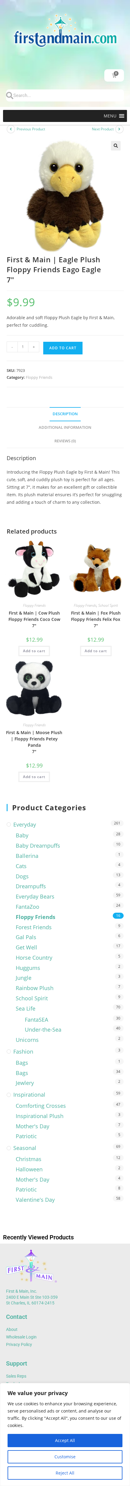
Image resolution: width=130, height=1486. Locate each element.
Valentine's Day (35, 1199)
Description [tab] (65, 413)
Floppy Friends (39, 377)
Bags (22, 1062)
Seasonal (24, 1147)
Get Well (26, 947)
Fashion (23, 1051)
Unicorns (27, 1039)
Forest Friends (34, 927)
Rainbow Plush (35, 988)
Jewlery (25, 1082)
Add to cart (62, 347)
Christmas (28, 1159)
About (12, 1329)
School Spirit (108, 605)
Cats (21, 866)
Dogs (22, 876)
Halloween (29, 1169)
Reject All (65, 1473)
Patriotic (26, 1136)
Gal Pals (26, 937)
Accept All (65, 1440)
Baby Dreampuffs (38, 845)
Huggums (28, 967)
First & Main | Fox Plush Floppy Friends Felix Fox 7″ (96, 619)
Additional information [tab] (65, 427)
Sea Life (25, 1008)
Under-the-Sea (43, 1029)
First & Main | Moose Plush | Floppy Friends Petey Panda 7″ (34, 742)
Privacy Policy (19, 1344)
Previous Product (31, 129)
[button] (110, 116)
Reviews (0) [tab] (65, 441)
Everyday (24, 824)
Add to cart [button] (34, 650)
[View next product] (119, 129)
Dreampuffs (31, 886)
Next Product (103, 129)
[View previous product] (11, 129)
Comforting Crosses (41, 1105)
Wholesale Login (21, 1337)
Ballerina (27, 855)
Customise (65, 1457)
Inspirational (29, 1094)
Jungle (23, 977)
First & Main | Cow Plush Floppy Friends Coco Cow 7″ (34, 619)
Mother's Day (32, 1126)
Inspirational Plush (39, 1116)
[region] (65, 1434)
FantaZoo (27, 906)
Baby (22, 835)
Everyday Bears (35, 896)
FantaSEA (36, 1019)
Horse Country (34, 957)
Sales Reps (16, 1376)
